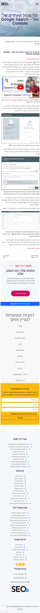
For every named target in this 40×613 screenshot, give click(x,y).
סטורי (20, 326)
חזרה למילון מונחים (33, 59)
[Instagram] (20, 564)
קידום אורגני (15, 242)
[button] (37, 4)
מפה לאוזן (20, 332)
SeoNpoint (20, 350)
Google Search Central (20, 100)
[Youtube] (17, 564)
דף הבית (37, 42)
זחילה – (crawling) (20, 374)
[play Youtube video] (20, 87)
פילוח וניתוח (20, 362)
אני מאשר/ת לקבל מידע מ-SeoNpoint (24, 414)
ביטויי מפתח (20, 380)
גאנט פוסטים (20, 338)
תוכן (20, 344)
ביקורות (20, 368)
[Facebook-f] (23, 564)
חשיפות (20, 356)
